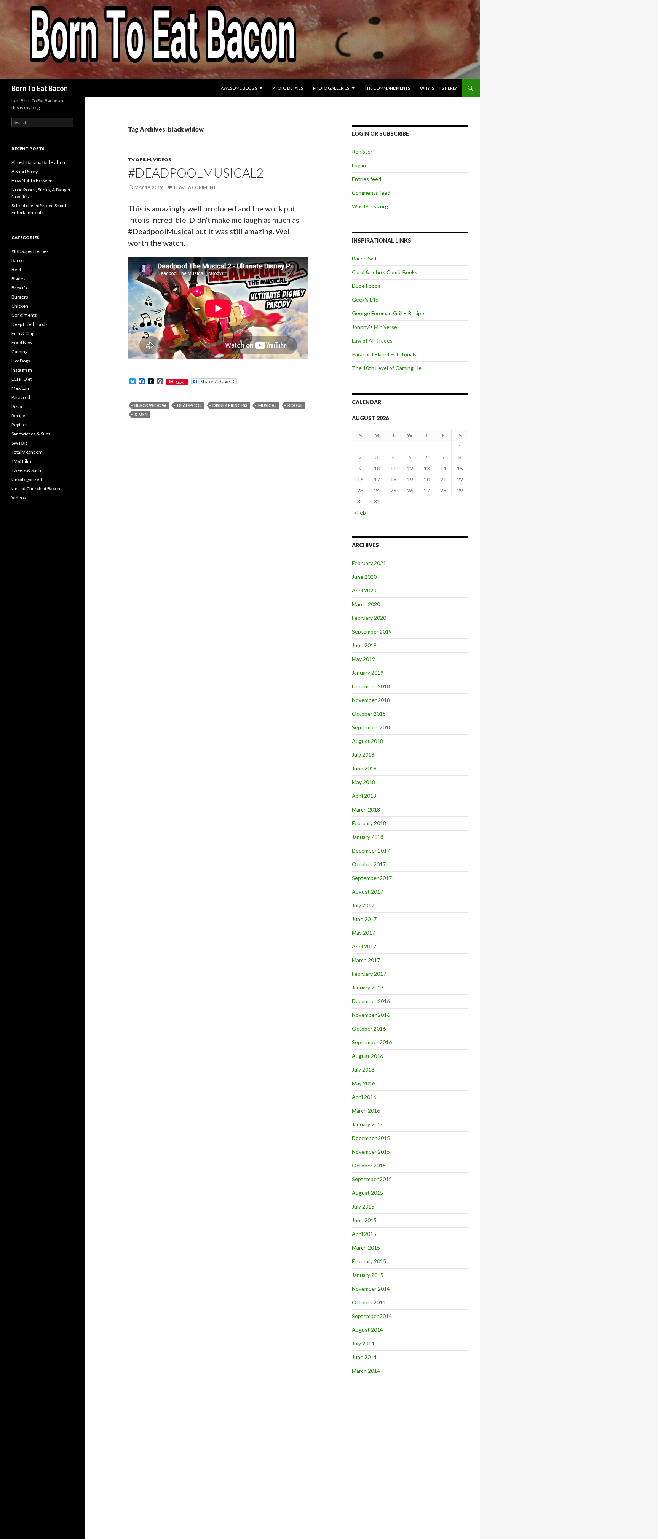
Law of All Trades (372, 340)
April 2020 (364, 590)
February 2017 (369, 973)
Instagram (21, 370)
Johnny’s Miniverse (374, 327)
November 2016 (371, 1015)
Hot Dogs (20, 361)
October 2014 (369, 1302)
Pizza (16, 406)
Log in (359, 165)
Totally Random (27, 452)
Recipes (19, 415)
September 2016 (372, 1042)
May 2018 (363, 782)
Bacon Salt (364, 258)
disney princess (230, 405)
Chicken (19, 306)
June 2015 (364, 1220)
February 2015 (369, 1261)
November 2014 (371, 1288)
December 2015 (371, 1138)
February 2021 (369, 563)
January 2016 (367, 1124)
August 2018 (367, 741)
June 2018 (364, 768)
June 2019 (364, 645)
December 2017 (371, 850)
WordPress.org (370, 206)
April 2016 (364, 1097)
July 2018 (363, 754)
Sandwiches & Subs (30, 434)
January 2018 (367, 837)
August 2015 (367, 1193)
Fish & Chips (24, 333)
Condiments (24, 315)
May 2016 (363, 1083)
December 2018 (371, 686)
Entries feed (366, 179)
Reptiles (19, 424)
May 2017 (363, 932)
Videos (162, 159)
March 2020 (366, 604)
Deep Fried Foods (29, 324)
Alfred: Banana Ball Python (38, 162)
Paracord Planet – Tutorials (384, 354)
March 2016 (366, 1110)
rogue (295, 405)
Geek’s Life (365, 299)
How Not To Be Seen (32, 180)
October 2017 (369, 864)
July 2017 (363, 905)
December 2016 (371, 1001)
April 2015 (364, 1234)
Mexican (20, 388)
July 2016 (363, 1069)
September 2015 (372, 1179)
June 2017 (364, 919)
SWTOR (19, 443)
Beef (16, 269)
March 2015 (366, 1247)
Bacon (17, 260)
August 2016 (367, 1056)
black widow (150, 405)
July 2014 (363, 1343)
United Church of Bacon (35, 488)
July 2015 (363, 1206)
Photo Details (287, 88)
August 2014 (367, 1329)
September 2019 (372, 631)
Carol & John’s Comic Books (384, 272)
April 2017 (364, 946)
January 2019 (367, 672)
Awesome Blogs (239, 88)
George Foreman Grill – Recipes (389, 313)
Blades (18, 278)
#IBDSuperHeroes (30, 251)
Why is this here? (438, 88)
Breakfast (21, 288)
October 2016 (369, 1028)
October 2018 (369, 713)
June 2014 (364, 1357)
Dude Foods (366, 286)
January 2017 (367, 987)
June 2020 (364, 576)
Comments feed (371, 192)
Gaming (19, 351)
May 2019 (363, 659)
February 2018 (369, 823)
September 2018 (372, 727)
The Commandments (387, 88)
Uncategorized (26, 479)
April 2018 (364, 796)
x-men (141, 414)
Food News (23, 342)
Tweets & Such (26, 470)
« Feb (360, 512)
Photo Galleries (331, 88)
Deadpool (189, 405)
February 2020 (369, 618)
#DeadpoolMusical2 (196, 172)
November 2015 (371, 1151)
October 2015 (369, 1165)
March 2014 (366, 1370)
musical (267, 405)
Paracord (20, 397)
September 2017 (372, 878)
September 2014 (372, 1316)
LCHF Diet (21, 379)
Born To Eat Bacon (39, 88)
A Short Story (24, 171)
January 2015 (367, 1275)
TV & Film (139, 159)
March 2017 (366, 960)
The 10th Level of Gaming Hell (388, 368)
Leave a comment (195, 187)
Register (362, 151)
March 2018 (366, 809)
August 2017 (367, 891)
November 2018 (371, 700)
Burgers (19, 297)
